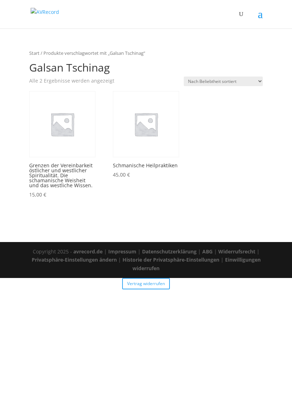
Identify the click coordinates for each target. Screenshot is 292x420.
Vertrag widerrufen (146, 283)
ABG (207, 251)
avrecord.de (88, 251)
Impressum (122, 251)
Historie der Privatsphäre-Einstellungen (170, 259)
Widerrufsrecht (236, 251)
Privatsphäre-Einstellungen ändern (74, 259)
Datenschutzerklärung (169, 251)
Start (34, 53)
